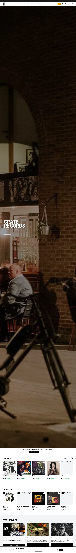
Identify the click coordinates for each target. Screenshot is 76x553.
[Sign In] (72, 4)
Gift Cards (29, 3)
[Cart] (68, 4)
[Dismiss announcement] (74, 1)
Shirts (24, 3)
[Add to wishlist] (15, 462)
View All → (66, 458)
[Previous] (65, 520)
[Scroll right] (72, 458)
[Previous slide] (2, 227)
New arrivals (43, 451)
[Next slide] (74, 227)
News (33, 3)
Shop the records (35, 451)
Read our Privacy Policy (38, 551)
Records (17, 3)
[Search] (62, 4)
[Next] (67, 520)
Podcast (40, 3)
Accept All (60, 549)
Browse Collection (9, 233)
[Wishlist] (65, 4)
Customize (51, 549)
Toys (21, 3)
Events (36, 3)
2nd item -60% (8, 478)
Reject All (56, 549)
